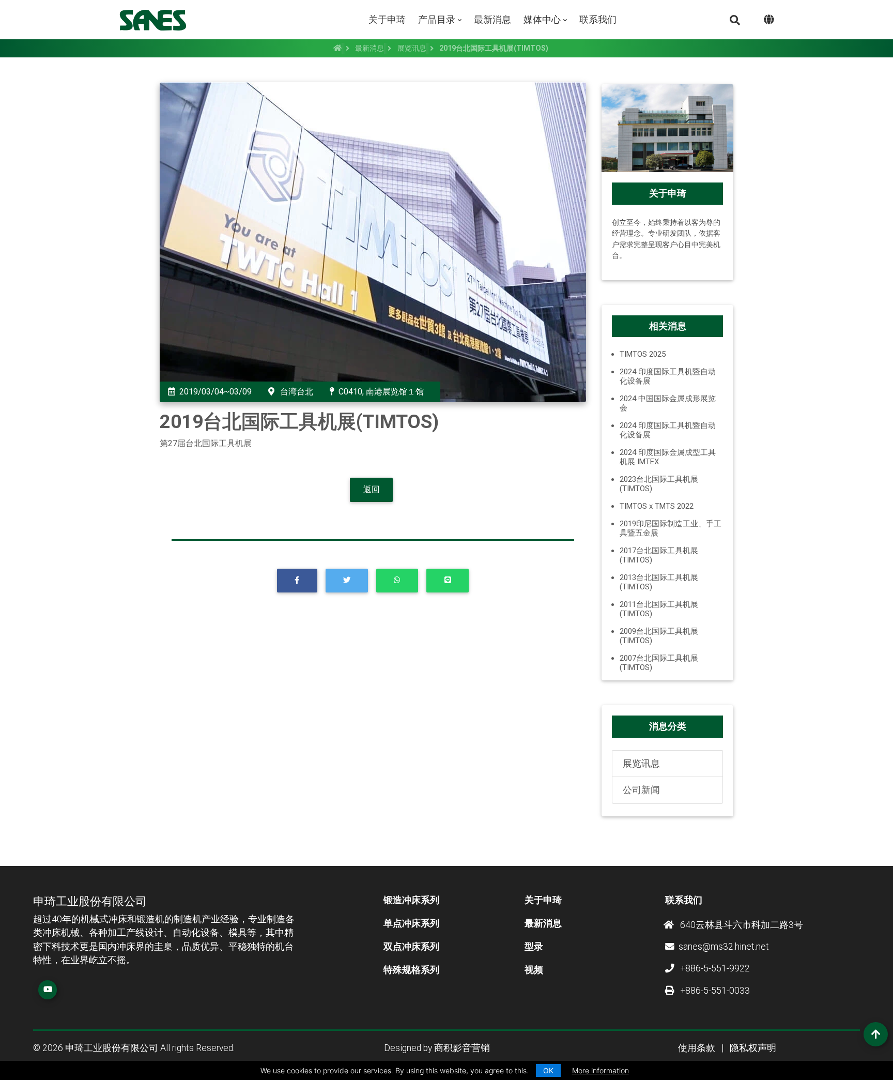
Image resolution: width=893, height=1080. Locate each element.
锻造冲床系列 (411, 900)
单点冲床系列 (411, 923)
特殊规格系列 (411, 970)
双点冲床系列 (411, 946)
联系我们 (598, 19)
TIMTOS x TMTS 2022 (657, 506)
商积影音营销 (462, 1048)
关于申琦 (387, 19)
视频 (534, 970)
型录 (534, 946)
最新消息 (492, 19)
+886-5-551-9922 (714, 968)
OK (548, 1070)
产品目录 (436, 19)
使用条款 (696, 1048)
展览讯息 (411, 48)
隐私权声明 (753, 1048)
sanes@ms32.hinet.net (724, 946)
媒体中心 (542, 19)
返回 (371, 489)
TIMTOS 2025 (643, 354)
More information (600, 1070)
